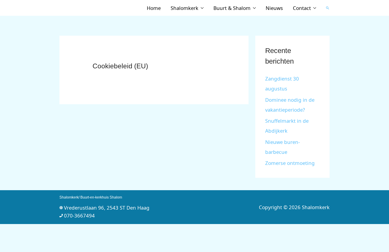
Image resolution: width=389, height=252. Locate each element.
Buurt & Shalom (232, 8)
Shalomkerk (184, 8)
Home (154, 8)
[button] (328, 8)
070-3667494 (79, 215)
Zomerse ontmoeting (290, 163)
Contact (302, 8)
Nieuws (274, 8)
